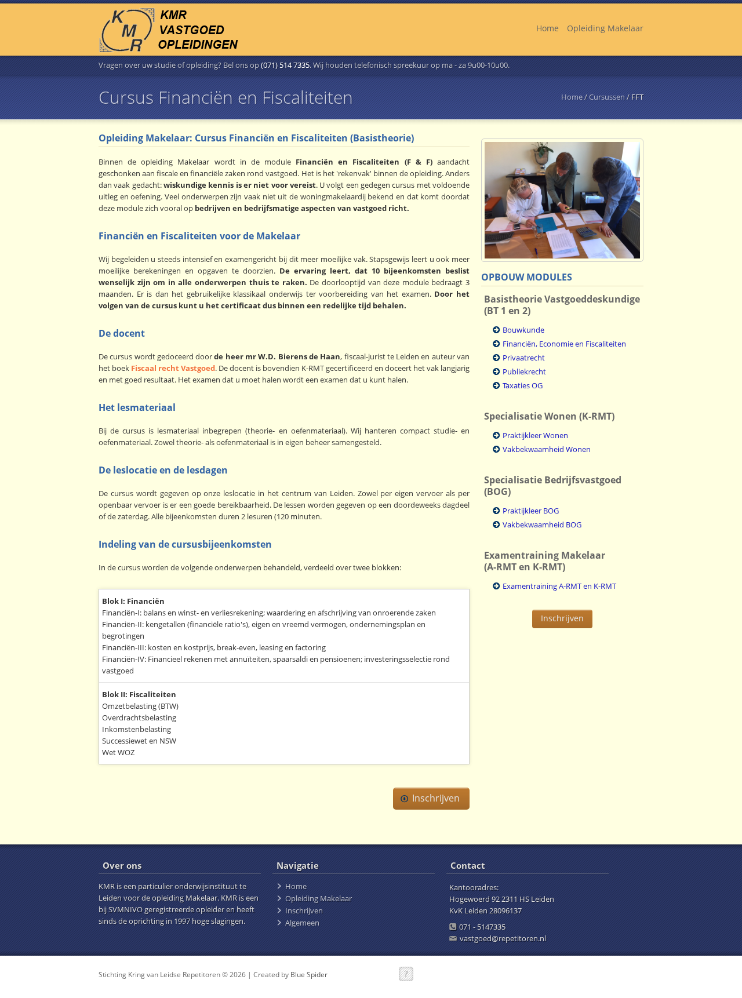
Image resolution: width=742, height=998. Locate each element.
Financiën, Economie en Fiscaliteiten (564, 343)
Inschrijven (436, 798)
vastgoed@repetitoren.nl (503, 938)
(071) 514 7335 (285, 65)
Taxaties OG (523, 385)
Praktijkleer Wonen (535, 435)
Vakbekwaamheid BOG (542, 524)
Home (547, 28)
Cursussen (607, 97)
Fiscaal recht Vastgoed (173, 368)
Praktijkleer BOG (531, 510)
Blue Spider (309, 974)
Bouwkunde (523, 330)
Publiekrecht (524, 371)
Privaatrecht (524, 357)
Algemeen (302, 922)
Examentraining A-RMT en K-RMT (559, 586)
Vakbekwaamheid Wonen (547, 449)
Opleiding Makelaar (605, 28)
